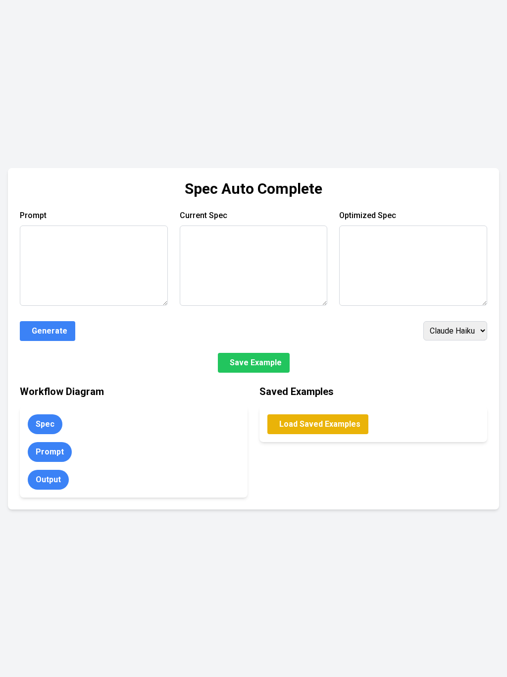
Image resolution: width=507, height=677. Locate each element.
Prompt (33, 215)
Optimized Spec (367, 215)
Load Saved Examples (319, 424)
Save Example (256, 362)
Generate (49, 331)
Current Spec (203, 215)
